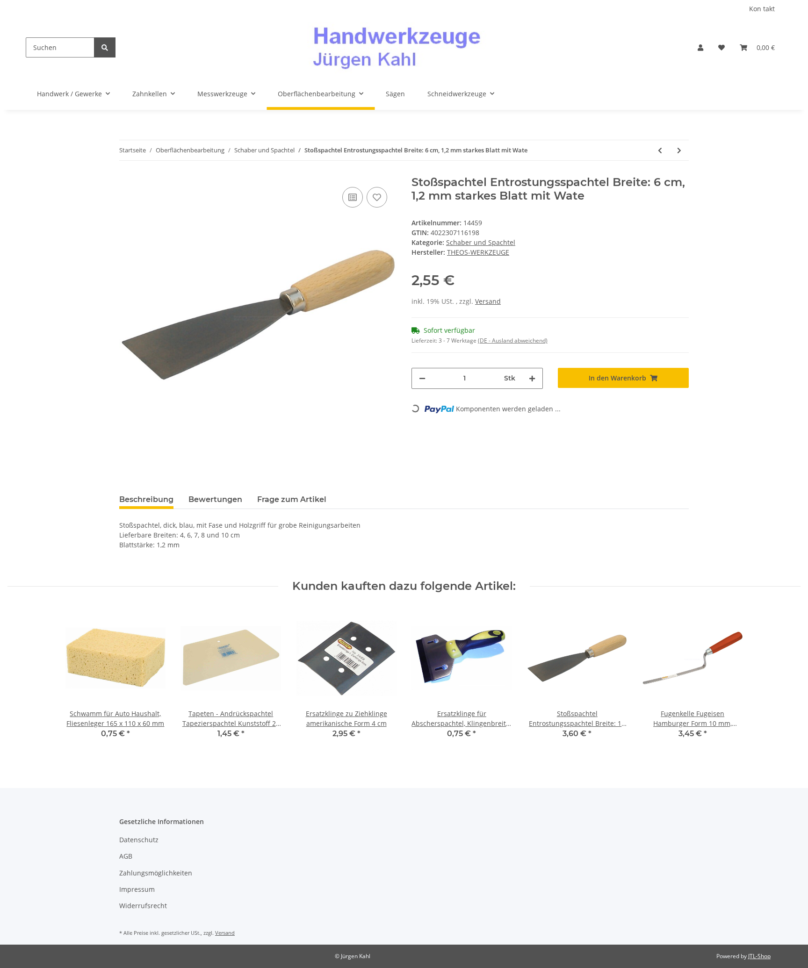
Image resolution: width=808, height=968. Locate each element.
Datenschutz (139, 839)
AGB (125, 856)
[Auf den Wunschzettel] (377, 197)
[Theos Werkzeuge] (402, 47)
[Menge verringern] (422, 378)
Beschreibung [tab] (146, 499)
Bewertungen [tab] (215, 499)
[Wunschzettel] (721, 47)
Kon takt (762, 8)
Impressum (137, 889)
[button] (700, 47)
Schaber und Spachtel (480, 242)
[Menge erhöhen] (532, 378)
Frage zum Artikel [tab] (291, 499)
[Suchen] (104, 47)
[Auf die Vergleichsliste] (352, 197)
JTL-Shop (759, 956)
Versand (488, 301)
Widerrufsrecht (143, 905)
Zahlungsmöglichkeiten (155, 872)
